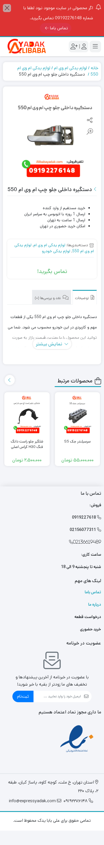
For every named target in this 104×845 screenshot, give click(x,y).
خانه (94, 68)
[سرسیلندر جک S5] (77, 414)
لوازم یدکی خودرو (56, 251)
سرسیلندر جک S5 (77, 441)
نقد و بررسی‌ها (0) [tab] (48, 298)
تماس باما (59, 28)
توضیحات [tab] (82, 298)
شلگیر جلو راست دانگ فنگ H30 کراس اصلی (27, 444)
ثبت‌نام (23, 696)
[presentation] (10, 380)
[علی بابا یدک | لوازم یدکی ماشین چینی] (26, 47)
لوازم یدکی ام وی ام (70, 68)
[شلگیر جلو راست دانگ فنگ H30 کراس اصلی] (27, 414)
